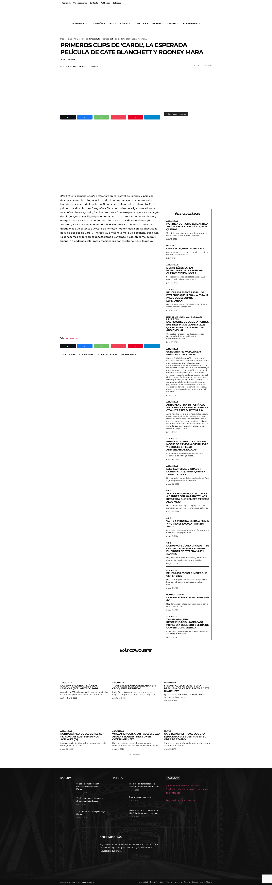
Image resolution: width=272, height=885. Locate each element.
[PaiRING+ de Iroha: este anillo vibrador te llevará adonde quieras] (120, 787)
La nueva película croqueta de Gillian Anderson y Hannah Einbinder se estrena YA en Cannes (187, 549)
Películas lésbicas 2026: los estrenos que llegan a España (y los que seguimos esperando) (187, 296)
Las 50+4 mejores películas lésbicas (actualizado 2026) (79, 687)
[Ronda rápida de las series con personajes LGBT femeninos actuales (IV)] (84, 716)
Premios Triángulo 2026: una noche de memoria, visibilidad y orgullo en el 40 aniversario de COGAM (187, 445)
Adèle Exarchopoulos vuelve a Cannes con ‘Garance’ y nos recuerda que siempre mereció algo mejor (187, 497)
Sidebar (71, 59)
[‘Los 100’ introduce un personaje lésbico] (67, 815)
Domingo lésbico (175, 595)
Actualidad (172, 221)
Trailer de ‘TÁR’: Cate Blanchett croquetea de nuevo (134, 687)
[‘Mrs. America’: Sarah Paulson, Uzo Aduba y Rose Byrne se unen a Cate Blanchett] (136, 716)
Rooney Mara (128, 354)
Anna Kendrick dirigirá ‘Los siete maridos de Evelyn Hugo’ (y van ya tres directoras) (187, 407)
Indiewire (71, 338)
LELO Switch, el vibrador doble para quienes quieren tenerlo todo (185, 471)
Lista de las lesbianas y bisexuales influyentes (184, 318)
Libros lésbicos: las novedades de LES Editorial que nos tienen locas (185, 270)
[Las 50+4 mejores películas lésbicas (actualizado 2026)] (84, 668)
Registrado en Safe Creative (180, 800)
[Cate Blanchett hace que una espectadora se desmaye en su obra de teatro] (188, 716)
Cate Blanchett (86, 354)
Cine (70, 39)
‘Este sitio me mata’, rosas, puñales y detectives (184, 353)
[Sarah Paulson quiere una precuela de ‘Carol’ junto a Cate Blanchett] (188, 668)
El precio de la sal (108, 354)
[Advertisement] (136, 91)
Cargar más (135, 754)
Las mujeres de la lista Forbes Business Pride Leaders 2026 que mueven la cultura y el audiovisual (187, 326)
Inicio (63, 39)
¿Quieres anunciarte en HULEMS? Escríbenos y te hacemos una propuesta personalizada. (187, 789)
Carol (72, 354)
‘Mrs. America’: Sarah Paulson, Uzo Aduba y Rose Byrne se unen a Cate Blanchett (136, 736)
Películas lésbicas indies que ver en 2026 (186, 574)
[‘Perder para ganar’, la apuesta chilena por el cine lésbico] (67, 802)
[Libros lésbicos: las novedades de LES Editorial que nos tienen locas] (120, 814)
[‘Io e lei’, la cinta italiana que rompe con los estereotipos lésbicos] (67, 787)
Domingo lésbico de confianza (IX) (187, 599)
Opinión (170, 246)
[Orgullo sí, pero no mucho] (120, 800)
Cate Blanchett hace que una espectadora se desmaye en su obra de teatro (185, 736)
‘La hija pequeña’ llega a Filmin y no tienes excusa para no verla (187, 524)
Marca (94, 66)
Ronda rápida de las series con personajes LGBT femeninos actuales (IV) (82, 736)
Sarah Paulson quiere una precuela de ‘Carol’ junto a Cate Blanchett (186, 688)
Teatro (167, 731)
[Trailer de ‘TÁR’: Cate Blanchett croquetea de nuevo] (136, 668)
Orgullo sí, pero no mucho (185, 248)
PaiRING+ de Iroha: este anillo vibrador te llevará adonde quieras (187, 226)
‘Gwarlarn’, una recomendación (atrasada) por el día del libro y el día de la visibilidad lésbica (187, 623)
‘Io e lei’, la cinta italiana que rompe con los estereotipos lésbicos (88, 786)
